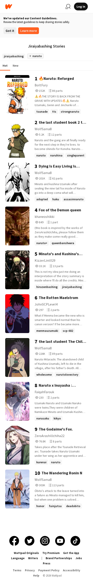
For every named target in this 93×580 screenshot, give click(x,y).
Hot (5, 65)
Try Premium (51, 553)
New (15, 65)
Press (46, 563)
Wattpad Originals (26, 553)
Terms (17, 570)
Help (36, 575)
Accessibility (71, 570)
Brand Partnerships (59, 558)
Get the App (71, 553)
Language (18, 558)
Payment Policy (48, 570)
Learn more (28, 31)
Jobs (78, 558)
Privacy (30, 570)
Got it (10, 31)
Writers (33, 558)
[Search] (68, 6)
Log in (81, 6)
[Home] (33, 6)
